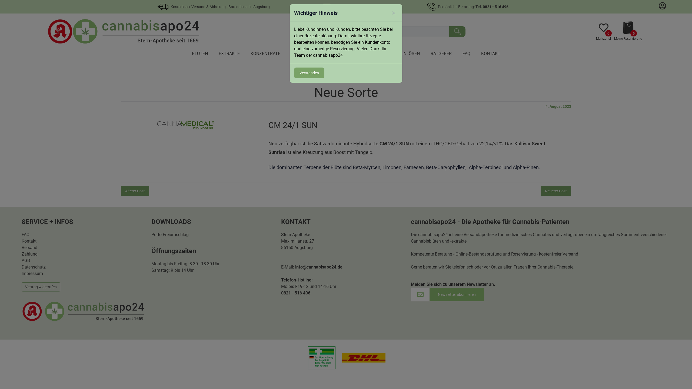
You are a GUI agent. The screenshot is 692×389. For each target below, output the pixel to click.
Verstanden (309, 73)
